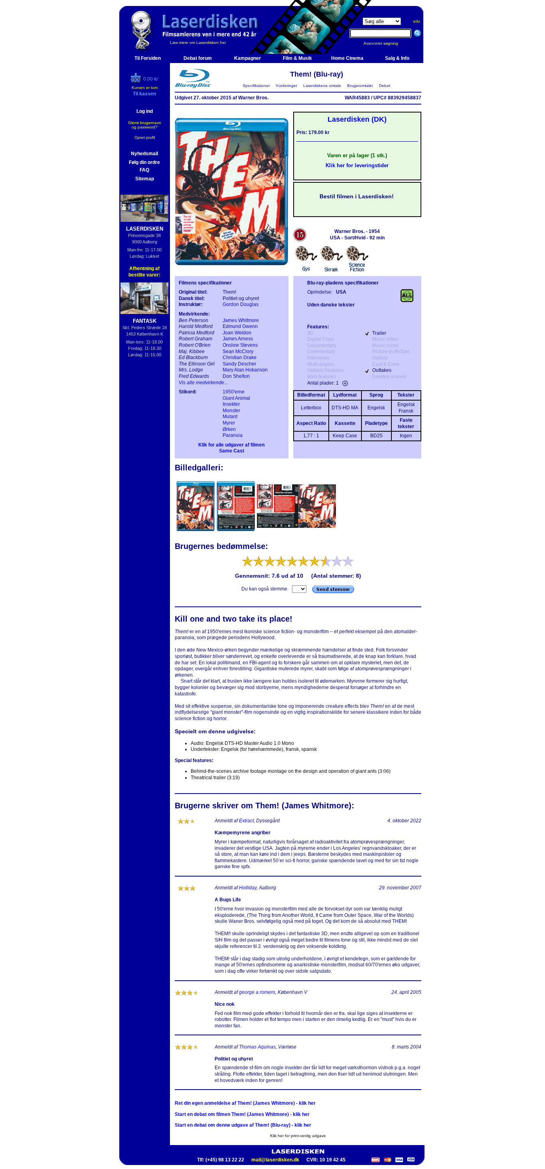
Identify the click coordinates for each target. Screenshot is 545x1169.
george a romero (257, 992)
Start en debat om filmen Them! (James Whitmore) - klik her (242, 1114)
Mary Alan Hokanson (245, 370)
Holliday (248, 888)
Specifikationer (256, 85)
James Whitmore (241, 320)
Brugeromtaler (360, 85)
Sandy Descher (239, 364)
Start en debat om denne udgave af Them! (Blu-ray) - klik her (243, 1125)
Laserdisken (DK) (357, 119)
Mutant (230, 416)
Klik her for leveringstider (357, 165)
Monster (231, 410)
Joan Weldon (237, 333)
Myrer (229, 423)
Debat (385, 85)
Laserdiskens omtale (322, 85)
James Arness (238, 339)
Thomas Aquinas (257, 1047)
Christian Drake (240, 357)
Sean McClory (238, 351)
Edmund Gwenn (240, 326)
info (416, 21)
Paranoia (233, 435)
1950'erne (234, 392)
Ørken (229, 429)
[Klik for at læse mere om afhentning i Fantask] (144, 298)
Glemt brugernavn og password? (144, 124)
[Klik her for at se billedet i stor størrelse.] (196, 532)
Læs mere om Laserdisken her (198, 42)
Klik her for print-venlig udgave (298, 1135)
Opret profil (144, 137)
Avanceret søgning (385, 43)
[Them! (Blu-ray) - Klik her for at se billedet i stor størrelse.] (231, 270)
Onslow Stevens (240, 345)
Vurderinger (286, 85)
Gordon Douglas (241, 304)
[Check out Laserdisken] (137, 81)
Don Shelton (236, 376)
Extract (246, 820)
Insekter (231, 404)
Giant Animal (236, 398)
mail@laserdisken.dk (275, 1160)
